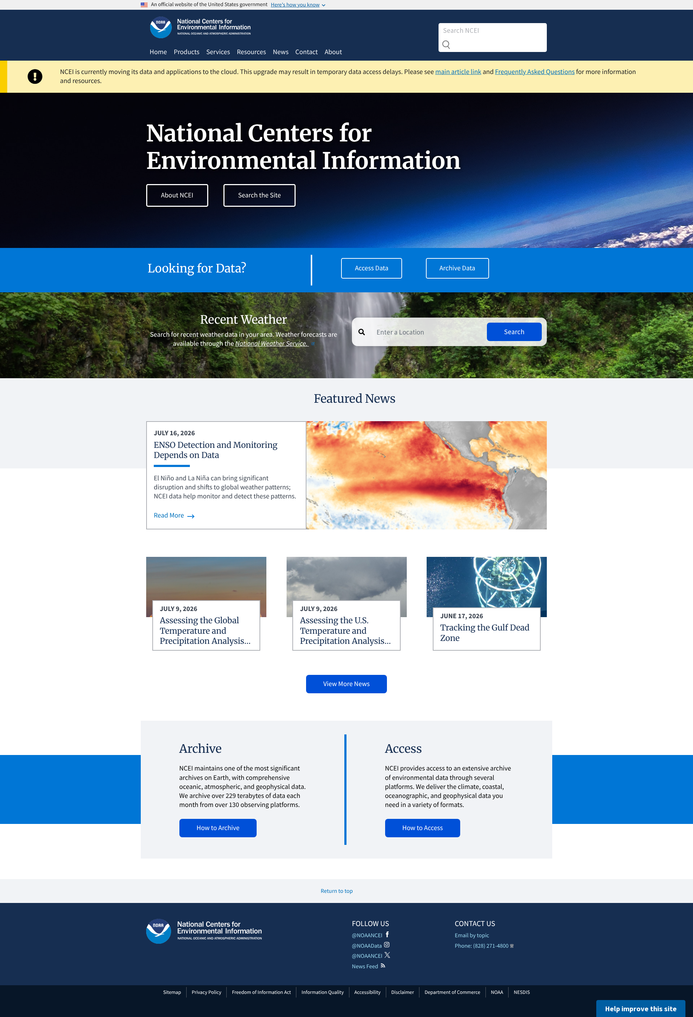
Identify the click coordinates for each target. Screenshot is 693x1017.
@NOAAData (367, 946)
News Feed (365, 966)
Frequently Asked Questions (535, 71)
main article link (458, 71)
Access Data (371, 268)
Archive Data (457, 268)
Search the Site (259, 195)
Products (186, 52)
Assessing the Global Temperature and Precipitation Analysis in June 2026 (202, 636)
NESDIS (522, 992)
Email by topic (472, 935)
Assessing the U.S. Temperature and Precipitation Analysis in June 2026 (342, 636)
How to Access (422, 828)
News (280, 52)
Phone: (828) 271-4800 (482, 946)
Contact (306, 52)
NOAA (497, 992)
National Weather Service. (272, 343)
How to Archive (218, 828)
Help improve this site (641, 1008)
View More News (346, 684)
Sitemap (172, 992)
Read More (169, 515)
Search (446, 45)
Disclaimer (402, 992)
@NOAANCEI (367, 935)
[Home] (204, 931)
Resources (251, 52)
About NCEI (177, 195)
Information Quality (323, 992)
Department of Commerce (452, 992)
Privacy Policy (206, 992)
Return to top (337, 891)
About (333, 52)
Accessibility (367, 992)
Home (158, 52)
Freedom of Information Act (261, 992)
